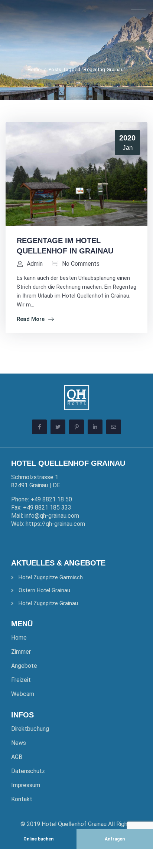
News (18, 742)
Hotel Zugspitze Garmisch (51, 577)
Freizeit (21, 679)
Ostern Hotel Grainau (44, 590)
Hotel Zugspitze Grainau (48, 603)
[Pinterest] (76, 426)
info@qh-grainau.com (52, 515)
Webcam (22, 693)
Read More (31, 319)
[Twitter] (58, 426)
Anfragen (115, 838)
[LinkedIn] (95, 426)
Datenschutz (28, 771)
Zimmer (21, 651)
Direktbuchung (30, 728)
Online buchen (38, 838)
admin (35, 263)
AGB (16, 756)
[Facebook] (39, 426)
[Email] (113, 426)
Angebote (24, 665)
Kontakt (21, 799)
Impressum (25, 785)
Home (34, 69)
